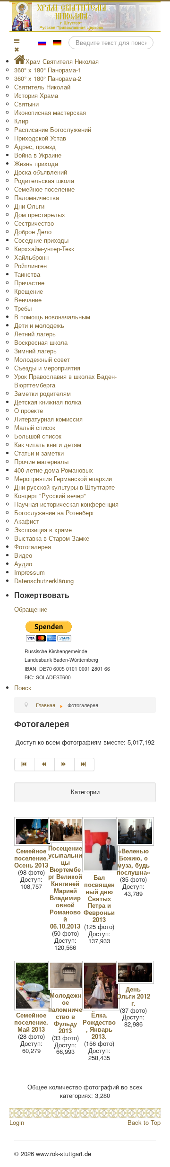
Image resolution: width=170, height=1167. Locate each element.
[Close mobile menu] (16, 48)
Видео (23, 555)
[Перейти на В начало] (24, 764)
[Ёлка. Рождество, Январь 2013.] (102, 1007)
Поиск (22, 687)
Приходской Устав (40, 137)
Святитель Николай (42, 86)
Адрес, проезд (35, 146)
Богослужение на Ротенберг (54, 512)
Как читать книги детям (47, 444)
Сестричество (34, 223)
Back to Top (144, 1122)
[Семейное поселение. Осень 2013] (34, 843)
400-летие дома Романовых (53, 469)
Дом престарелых (39, 214)
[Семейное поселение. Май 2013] (34, 1007)
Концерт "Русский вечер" (50, 495)
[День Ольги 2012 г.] (136, 981)
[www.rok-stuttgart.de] (86, 16)
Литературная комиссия (48, 418)
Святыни (26, 103)
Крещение (28, 291)
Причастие (29, 282)
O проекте (28, 410)
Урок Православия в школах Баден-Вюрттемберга (65, 380)
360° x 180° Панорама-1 (47, 69)
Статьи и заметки (39, 452)
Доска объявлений (40, 171)
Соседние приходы (41, 240)
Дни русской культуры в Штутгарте (64, 487)
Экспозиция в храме (43, 529)
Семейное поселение (44, 188)
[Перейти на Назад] (44, 764)
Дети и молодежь (39, 325)
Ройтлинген (30, 265)
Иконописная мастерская (50, 112)
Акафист (26, 521)
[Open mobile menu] (16, 40)
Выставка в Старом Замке (51, 538)
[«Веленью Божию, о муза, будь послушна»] (136, 843)
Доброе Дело (32, 231)
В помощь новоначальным (52, 316)
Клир (21, 120)
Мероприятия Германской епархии (63, 478)
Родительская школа (44, 180)
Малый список (34, 427)
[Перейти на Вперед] (65, 764)
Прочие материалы (41, 461)
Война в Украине (37, 154)
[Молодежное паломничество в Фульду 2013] (68, 987)
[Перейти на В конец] (84, 764)
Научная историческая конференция (66, 504)
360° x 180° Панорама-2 (47, 78)
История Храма (36, 95)
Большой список (37, 435)
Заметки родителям (42, 393)
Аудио (23, 563)
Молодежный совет (42, 359)
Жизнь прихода (36, 163)
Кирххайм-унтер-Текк (44, 248)
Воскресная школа (41, 342)
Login (16, 1122)
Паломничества (36, 197)
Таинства (27, 274)
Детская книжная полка (47, 401)
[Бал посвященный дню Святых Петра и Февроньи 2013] (102, 869)
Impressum (29, 572)
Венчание (28, 299)
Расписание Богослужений (52, 129)
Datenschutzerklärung (44, 580)
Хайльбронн (31, 257)
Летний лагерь (35, 333)
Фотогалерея (32, 546)
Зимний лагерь (35, 350)
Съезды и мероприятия (47, 367)
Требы (23, 308)
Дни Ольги (29, 206)
